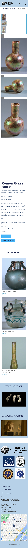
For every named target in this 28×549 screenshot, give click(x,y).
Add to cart (6, 236)
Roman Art (8, 8)
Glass (13, 8)
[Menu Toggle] (19, 3)
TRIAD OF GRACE (14, 386)
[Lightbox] (2, 35)
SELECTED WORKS (12, 416)
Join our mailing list (7, 493)
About (4, 483)
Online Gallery (6, 486)
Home (3, 8)
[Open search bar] (26, 4)
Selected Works (6, 489)
